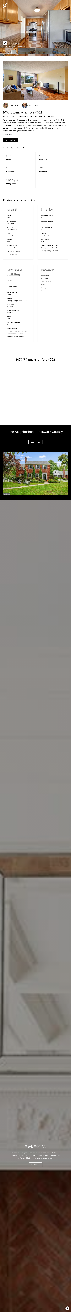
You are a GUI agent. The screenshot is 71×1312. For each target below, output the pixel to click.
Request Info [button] (10, 140)
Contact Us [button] (35, 1165)
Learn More (35, 442)
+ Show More (8, 134)
